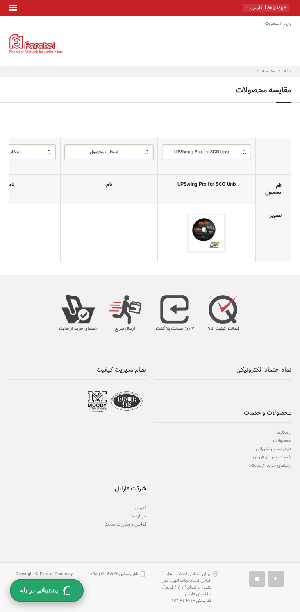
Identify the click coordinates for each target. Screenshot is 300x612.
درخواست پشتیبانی (273, 448)
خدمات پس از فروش (272, 457)
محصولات (282, 440)
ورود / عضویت (278, 23)
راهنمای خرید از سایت (271, 465)
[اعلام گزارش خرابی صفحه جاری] (257, 579)
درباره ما (138, 516)
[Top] (276, 579)
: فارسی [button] (267, 7)
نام (109, 184)
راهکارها (283, 432)
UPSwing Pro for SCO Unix (206, 184)
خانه (287, 71)
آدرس (140, 507)
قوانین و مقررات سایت (125, 524)
